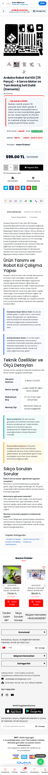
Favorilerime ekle (13, 173)
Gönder (41, 648)
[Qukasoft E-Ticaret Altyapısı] (24, 763)
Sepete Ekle (32, 167)
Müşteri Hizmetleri (35, 616)
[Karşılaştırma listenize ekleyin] (26, 201)
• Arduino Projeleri (13, 539)
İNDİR (42, 3)
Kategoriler (24, 663)
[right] (45, 585)
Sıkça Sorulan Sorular (18, 616)
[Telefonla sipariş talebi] (37, 201)
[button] (6, 39)
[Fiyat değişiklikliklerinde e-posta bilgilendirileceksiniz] (31, 201)
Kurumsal (24, 632)
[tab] (14, 212)
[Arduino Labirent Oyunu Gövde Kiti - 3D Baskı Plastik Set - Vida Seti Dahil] (12, 575)
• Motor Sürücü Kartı (31, 539)
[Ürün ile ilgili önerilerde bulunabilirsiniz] (42, 201)
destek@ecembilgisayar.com (18, 679)
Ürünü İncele (13, 603)
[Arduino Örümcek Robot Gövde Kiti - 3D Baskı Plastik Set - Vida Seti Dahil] (36, 575)
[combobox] (4, 647)
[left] (3, 585)
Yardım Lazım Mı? (6, 616)
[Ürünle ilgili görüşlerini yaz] (21, 201)
